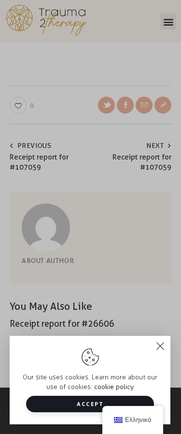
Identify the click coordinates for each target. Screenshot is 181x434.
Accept (90, 403)
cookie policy (114, 387)
